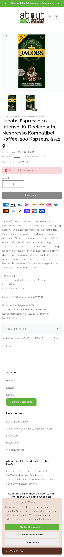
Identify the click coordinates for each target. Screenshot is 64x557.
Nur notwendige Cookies (32, 534)
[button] (6, 17)
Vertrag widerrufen (21, 402)
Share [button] (8, 346)
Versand (17, 156)
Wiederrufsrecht (15, 450)
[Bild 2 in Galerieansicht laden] (32, 103)
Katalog (10, 388)
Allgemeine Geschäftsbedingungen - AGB (29, 428)
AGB (22, 551)
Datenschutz (11, 551)
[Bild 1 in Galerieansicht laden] (12, 103)
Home (9, 380)
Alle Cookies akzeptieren (32, 527)
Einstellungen (32, 542)
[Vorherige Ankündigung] (5, 3)
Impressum (12, 435)
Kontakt (10, 395)
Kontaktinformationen (17, 421)
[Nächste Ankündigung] (58, 3)
